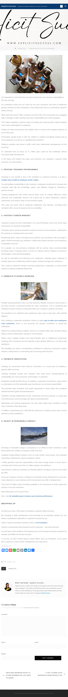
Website (3, 654)
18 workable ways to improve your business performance (31, 496)
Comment (4, 614)
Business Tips (12, 568)
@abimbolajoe (45, 593)
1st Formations (41, 523)
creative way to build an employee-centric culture (19, 180)
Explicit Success (8, 6)
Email (37, 642)
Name (3, 642)
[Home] (15, 48)
